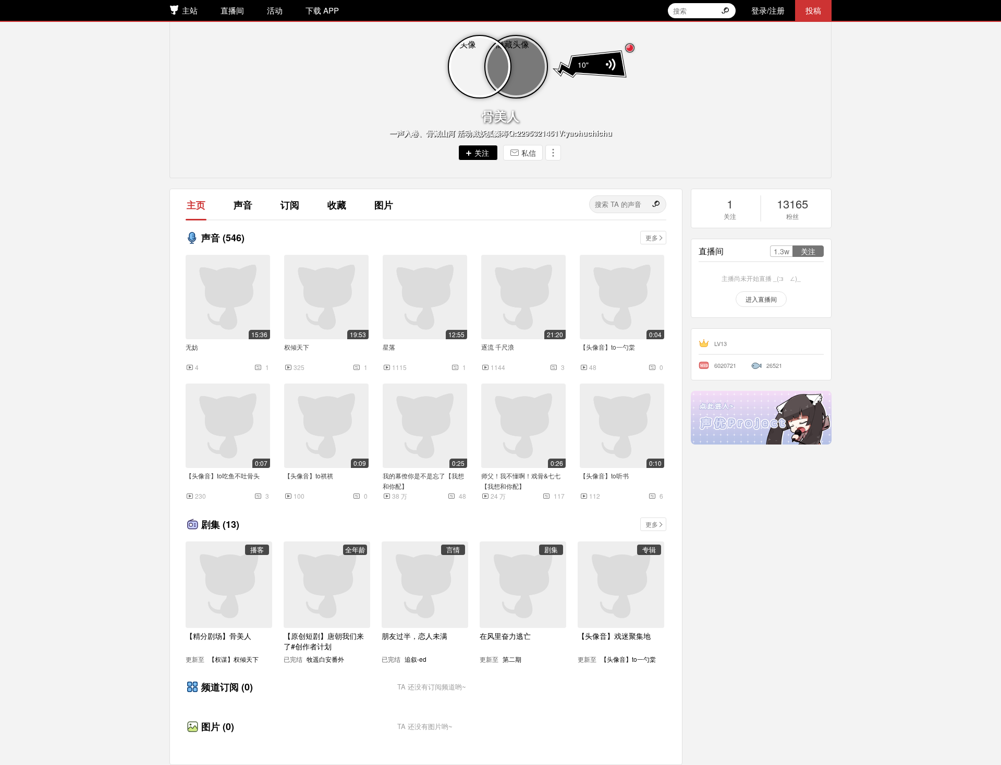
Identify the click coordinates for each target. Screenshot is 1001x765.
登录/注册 (768, 10)
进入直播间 (761, 298)
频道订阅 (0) (227, 687)
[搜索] (657, 204)
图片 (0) (217, 726)
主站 (190, 10)
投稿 (813, 10)
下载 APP (322, 10)
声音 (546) (223, 237)
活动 (275, 10)
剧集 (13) (220, 524)
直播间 (232, 10)
